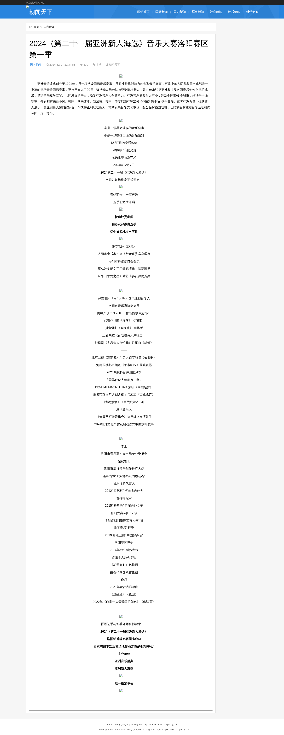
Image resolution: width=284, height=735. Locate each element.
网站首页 (143, 12)
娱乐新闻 (234, 12)
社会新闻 (216, 12)
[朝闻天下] (39, 12)
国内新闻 (179, 12)
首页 (36, 26)
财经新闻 (252, 12)
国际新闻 (161, 12)
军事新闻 (198, 12)
